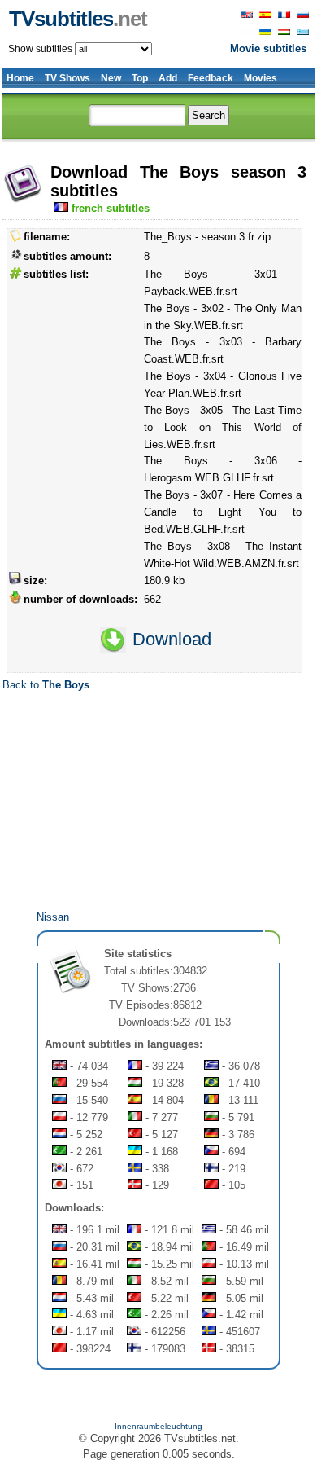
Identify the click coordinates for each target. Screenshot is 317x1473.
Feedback (210, 78)
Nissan (53, 917)
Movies (260, 78)
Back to (45, 685)
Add (167, 78)
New (111, 78)
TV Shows (67, 78)
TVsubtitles (78, 19)
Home (20, 78)
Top (140, 78)
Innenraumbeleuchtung (158, 1426)
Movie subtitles (268, 48)
